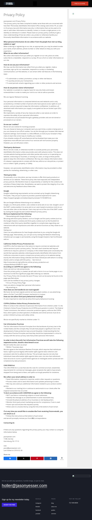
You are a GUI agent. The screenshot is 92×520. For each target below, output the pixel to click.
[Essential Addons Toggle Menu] (35, 3)
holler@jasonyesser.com (24, 485)
